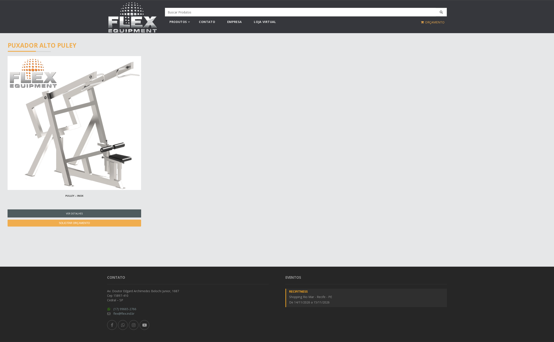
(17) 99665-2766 (124, 309)
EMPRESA (234, 22)
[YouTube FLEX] (144, 325)
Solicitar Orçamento (74, 223)
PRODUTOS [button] (178, 22)
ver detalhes (74, 213)
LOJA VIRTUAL (265, 22)
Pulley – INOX (74, 195)
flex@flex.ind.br (123, 313)
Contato (207, 22)
